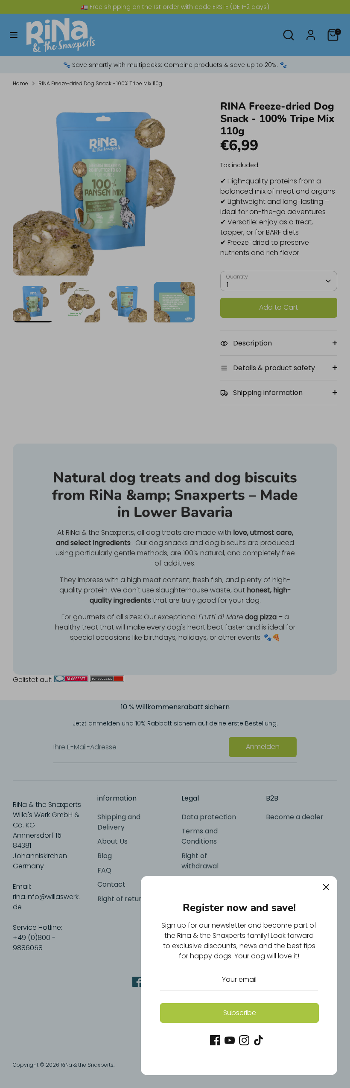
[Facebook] (215, 1040)
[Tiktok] (259, 1040)
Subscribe (239, 1013)
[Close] (326, 887)
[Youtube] (230, 1040)
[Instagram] (244, 1040)
